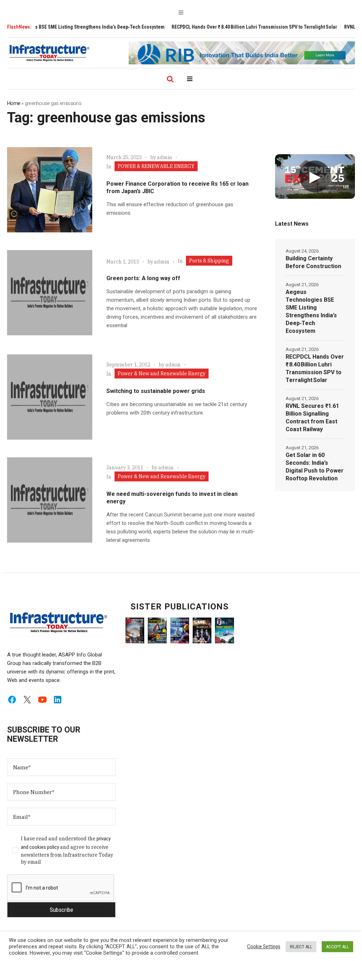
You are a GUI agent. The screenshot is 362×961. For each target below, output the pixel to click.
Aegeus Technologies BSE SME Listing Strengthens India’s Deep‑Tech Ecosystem (311, 311)
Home (13, 103)
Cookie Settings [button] (263, 946)
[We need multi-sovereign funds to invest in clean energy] (49, 500)
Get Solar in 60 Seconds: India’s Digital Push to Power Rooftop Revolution (315, 467)
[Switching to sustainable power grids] (49, 397)
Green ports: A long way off (143, 278)
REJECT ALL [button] (301, 946)
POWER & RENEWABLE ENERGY (156, 166)
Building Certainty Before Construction (313, 262)
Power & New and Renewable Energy (161, 373)
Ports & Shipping (209, 260)
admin (164, 157)
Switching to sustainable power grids (155, 391)
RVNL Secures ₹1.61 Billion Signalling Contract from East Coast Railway (312, 418)
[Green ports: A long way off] (49, 292)
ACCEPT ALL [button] (337, 946)
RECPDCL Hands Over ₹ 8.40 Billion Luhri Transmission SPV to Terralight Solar (237, 27)
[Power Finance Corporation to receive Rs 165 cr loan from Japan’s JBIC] (49, 189)
